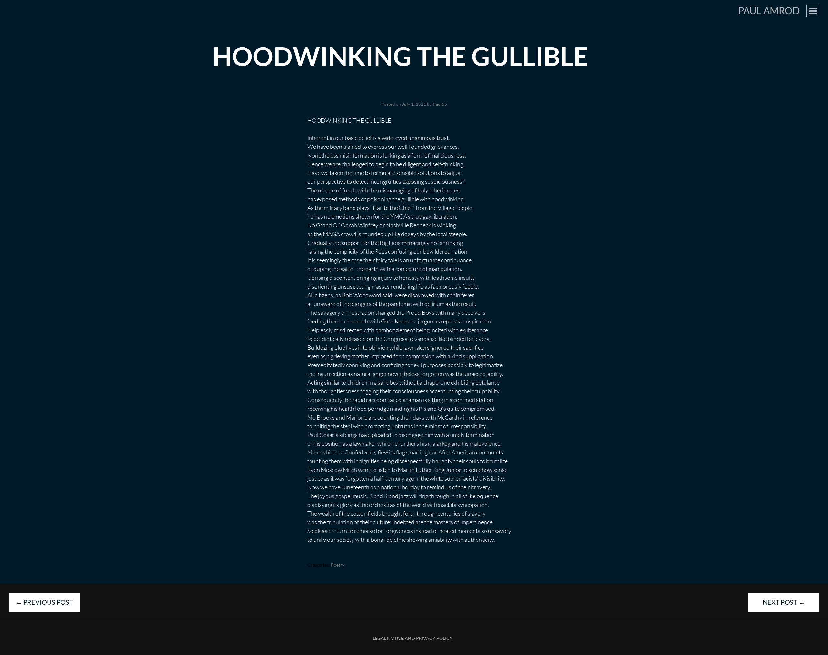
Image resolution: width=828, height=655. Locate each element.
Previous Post (44, 602)
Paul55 (440, 104)
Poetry (337, 565)
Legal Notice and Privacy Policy (412, 638)
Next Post (784, 602)
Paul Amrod (769, 10)
